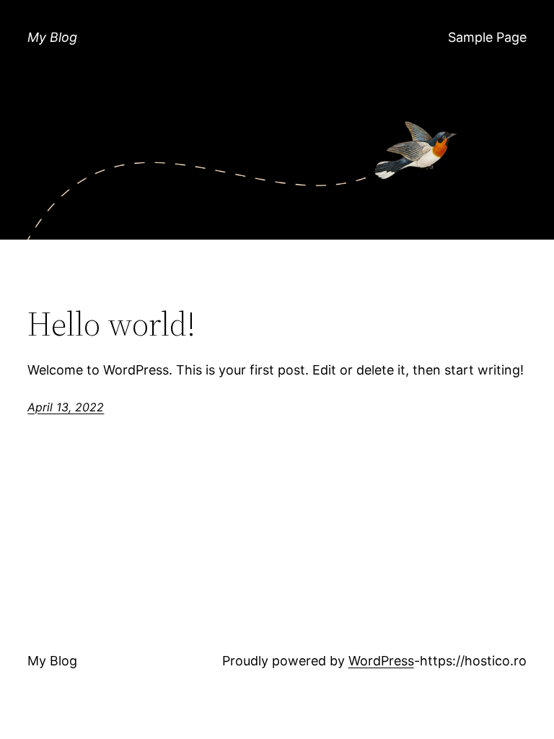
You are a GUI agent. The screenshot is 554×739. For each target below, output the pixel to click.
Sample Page (487, 37)
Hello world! (111, 324)
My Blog (52, 37)
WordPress (381, 660)
